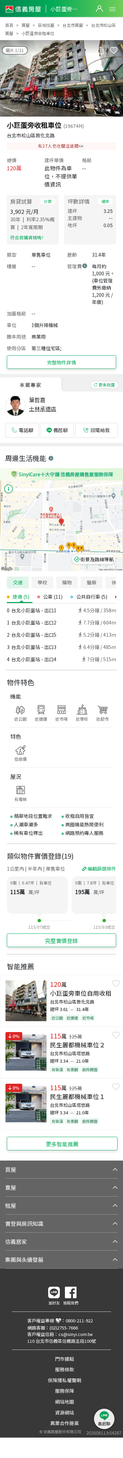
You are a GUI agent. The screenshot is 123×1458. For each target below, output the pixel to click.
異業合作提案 (64, 1423)
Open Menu (112, 9)
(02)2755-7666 (64, 1327)
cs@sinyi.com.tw (75, 1334)
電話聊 (26, 430)
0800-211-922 (79, 1320)
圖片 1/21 (15, 50)
